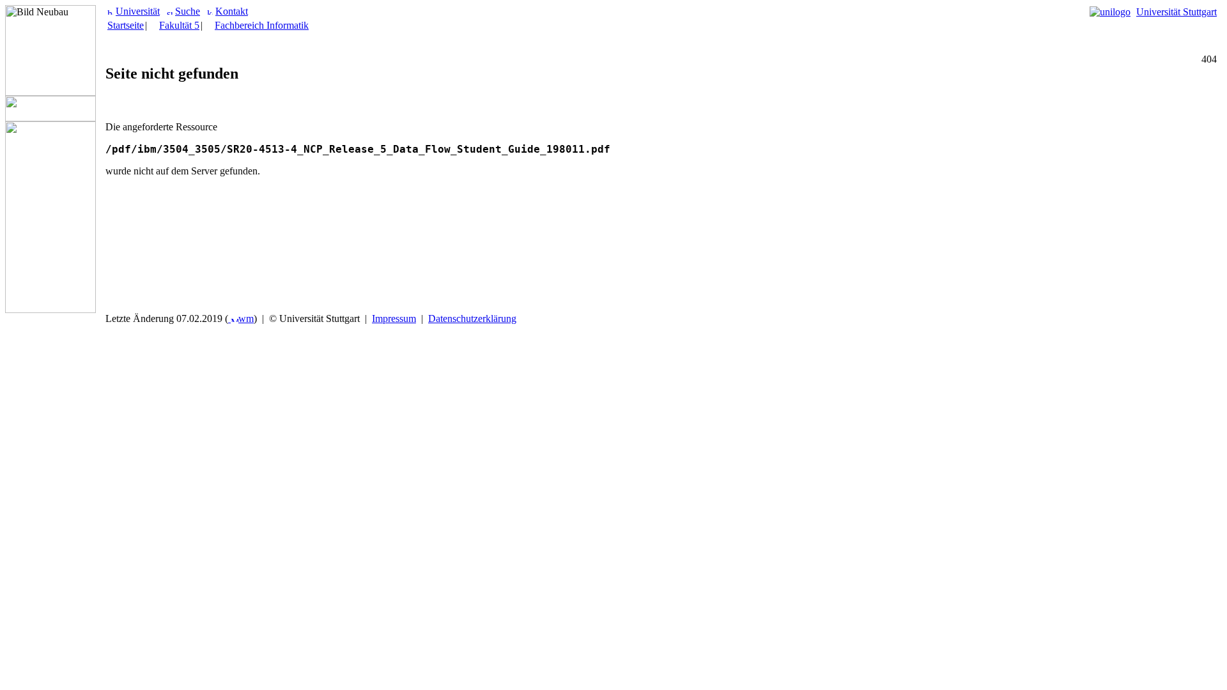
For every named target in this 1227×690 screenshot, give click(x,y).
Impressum (394, 318)
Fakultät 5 (179, 25)
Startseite (125, 25)
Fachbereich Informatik (262, 25)
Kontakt (231, 11)
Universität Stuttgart (1176, 11)
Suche (187, 11)
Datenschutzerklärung (472, 318)
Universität (138, 11)
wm (246, 318)
